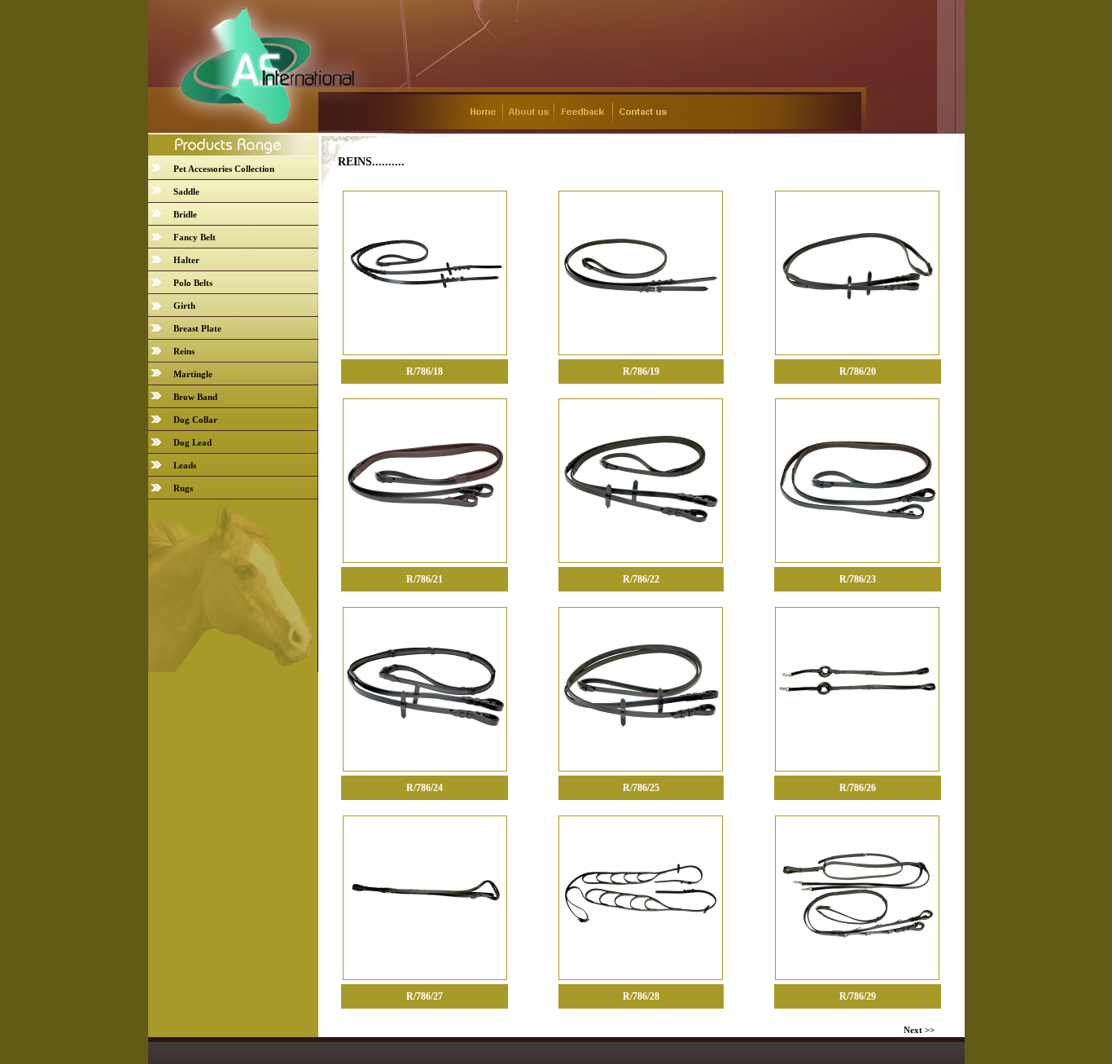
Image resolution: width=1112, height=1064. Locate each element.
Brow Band (195, 397)
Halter (186, 260)
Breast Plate (197, 328)
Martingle (192, 374)
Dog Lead (192, 442)
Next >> (919, 1030)
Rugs (183, 488)
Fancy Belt (194, 237)
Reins (184, 351)
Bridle (185, 214)
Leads (184, 465)
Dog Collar (195, 419)
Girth (184, 305)
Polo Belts (192, 283)
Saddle (186, 191)
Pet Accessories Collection (223, 169)
